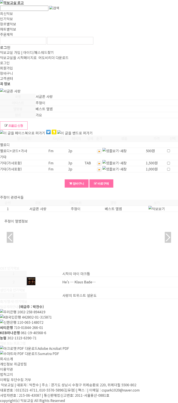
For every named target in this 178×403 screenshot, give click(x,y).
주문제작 (6, 34)
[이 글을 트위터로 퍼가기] (48, 132)
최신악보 (6, 13)
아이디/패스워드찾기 (38, 52)
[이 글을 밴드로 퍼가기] (75, 132)
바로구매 (103, 183)
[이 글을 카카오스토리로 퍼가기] (54, 132)
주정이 (76, 208)
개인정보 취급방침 (13, 364)
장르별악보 (8, 23)
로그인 (5, 47)
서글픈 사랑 (37, 208)
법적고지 (6, 374)
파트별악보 (8, 29)
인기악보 (6, 18)
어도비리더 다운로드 (53, 57)
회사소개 (6, 358)
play (99, 151)
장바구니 (6, 73)
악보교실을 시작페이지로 (18, 57)
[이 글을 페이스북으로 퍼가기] (22, 132)
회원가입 (6, 68)
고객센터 (6, 78)
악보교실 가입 (10, 52)
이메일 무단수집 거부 (15, 379)
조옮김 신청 (15, 125)
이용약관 (6, 369)
